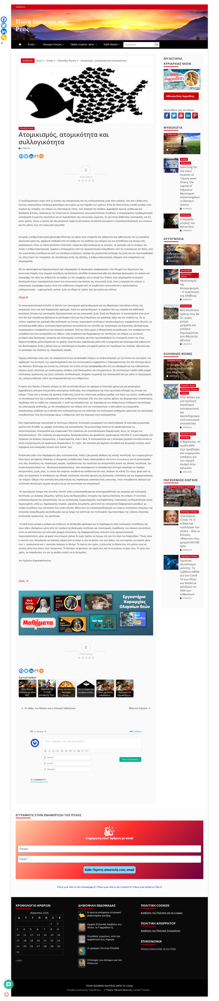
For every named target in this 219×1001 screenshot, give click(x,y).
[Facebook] (21, 156)
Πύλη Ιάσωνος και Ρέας (41, 24)
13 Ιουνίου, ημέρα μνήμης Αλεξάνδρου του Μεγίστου (179, 368)
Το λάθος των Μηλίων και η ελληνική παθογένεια (49, 708)
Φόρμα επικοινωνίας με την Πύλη (158, 948)
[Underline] (54, 751)
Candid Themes (141, 989)
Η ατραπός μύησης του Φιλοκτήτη (187, 222)
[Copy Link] (4, 37)
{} (82, 751)
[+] (86, 751)
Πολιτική (184, 393)
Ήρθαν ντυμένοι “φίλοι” (82, 44)
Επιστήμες (185, 437)
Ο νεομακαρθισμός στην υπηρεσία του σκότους (179, 494)
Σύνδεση (136, 731)
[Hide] (2, 43)
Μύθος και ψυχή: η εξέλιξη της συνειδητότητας (179, 142)
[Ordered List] (62, 751)
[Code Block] (74, 751)
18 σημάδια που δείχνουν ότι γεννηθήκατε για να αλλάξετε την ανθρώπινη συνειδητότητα (179, 248)
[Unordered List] (66, 751)
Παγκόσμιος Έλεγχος (189, 389)
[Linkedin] (31, 156)
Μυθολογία (173, 128)
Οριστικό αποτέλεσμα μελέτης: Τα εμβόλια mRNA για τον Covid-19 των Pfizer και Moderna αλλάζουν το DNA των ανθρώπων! (189, 577)
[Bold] (45, 751)
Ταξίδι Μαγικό (110, 44)
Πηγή (22, 297)
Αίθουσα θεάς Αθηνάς (178, 96)
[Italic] (49, 751)
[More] (41, 156)
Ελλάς (31, 44)
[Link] (79, 751)
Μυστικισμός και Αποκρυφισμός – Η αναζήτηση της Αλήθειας (189, 288)
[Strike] (58, 751)
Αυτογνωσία (174, 239)
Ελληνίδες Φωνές (27, 128)
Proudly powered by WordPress (84, 989)
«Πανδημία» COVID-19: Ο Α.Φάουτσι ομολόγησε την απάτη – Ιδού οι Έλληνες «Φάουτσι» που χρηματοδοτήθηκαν (190, 531)
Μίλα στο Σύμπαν (138, 708)
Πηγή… (22, 580)
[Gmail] (36, 156)
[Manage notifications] (6, 994)
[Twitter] (26, 156)
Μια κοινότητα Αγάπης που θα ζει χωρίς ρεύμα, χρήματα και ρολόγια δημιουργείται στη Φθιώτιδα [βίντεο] (189, 325)
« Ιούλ (19, 960)
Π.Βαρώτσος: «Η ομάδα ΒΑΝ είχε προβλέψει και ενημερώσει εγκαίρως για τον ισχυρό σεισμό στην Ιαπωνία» (190, 455)
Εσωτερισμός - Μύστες (187, 275)
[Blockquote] (70, 751)
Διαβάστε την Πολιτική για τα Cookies (161, 912)
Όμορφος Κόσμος (52, 44)
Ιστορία (184, 159)
